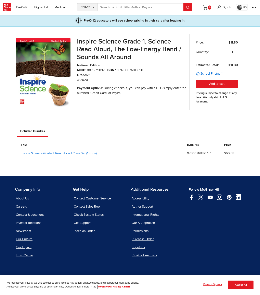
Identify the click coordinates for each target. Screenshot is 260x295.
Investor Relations (28, 222)
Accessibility (140, 198)
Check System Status (89, 214)
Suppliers (138, 247)
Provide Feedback (144, 255)
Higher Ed (41, 7)
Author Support (142, 206)
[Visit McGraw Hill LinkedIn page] (238, 197)
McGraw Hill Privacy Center (114, 287)
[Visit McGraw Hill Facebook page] (191, 197)
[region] (130, 285)
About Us (22, 198)
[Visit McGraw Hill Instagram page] (219, 197)
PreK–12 (21, 7)
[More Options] (254, 7)
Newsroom (23, 231)
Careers (21, 206)
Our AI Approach (143, 222)
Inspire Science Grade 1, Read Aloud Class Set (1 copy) (59, 153)
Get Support (82, 222)
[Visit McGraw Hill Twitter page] (201, 197)
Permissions (140, 231)
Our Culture (24, 239)
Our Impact (23, 247)
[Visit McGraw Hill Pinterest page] (229, 197)
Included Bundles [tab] (32, 131)
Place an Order (84, 231)
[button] (224, 7)
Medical (60, 7)
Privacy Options (212, 284)
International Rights (145, 214)
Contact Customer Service (92, 198)
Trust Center (24, 255)
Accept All (241, 285)
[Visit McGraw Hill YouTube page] (210, 197)
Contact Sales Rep (87, 206)
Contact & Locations (30, 214)
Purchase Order (143, 239)
